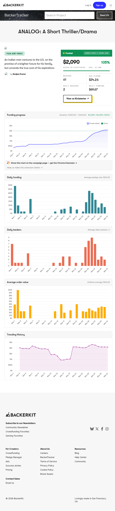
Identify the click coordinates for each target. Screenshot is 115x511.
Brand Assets (46, 474)
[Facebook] (102, 430)
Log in (88, 5)
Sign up (99, 5)
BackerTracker (16, 15)
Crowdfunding (13, 453)
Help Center (80, 457)
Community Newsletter (17, 427)
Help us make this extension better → (25, 167)
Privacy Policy (47, 465)
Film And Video (15, 54)
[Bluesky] (91, 430)
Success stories (13, 465)
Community (80, 461)
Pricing (9, 469)
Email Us (10, 483)
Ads (7, 461)
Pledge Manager (14, 457)
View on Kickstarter (76, 98)
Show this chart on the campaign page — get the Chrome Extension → (44, 163)
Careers (44, 453)
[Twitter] (97, 430)
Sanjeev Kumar (19, 74)
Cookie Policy (46, 469)
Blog (77, 453)
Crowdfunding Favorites (17, 431)
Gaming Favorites (14, 435)
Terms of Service (48, 461)
